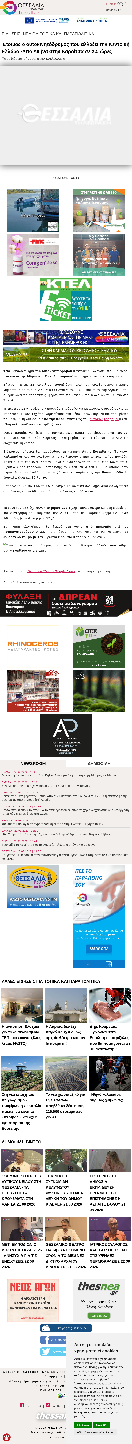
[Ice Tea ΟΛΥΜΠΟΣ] (99, 691)
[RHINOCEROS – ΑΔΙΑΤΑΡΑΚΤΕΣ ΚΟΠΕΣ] (33, 646)
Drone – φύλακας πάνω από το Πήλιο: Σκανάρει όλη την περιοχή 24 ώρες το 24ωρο (59, 774)
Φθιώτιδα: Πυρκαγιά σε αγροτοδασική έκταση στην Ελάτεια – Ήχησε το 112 (53, 822)
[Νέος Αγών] (33, 1300)
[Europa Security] (66, 603)
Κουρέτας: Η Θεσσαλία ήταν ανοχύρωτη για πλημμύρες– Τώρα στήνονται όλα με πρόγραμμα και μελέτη (65, 855)
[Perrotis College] (99, 255)
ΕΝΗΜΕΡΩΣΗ (51, 1390)
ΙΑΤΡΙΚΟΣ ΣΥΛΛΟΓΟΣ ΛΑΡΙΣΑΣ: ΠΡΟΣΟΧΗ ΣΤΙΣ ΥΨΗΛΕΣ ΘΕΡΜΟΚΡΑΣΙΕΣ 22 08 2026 (110, 1255)
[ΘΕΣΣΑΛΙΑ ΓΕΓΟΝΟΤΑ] (66, 337)
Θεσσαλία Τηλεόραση (20, 1371)
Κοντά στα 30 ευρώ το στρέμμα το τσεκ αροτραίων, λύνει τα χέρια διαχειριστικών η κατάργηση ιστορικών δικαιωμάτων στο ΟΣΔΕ (65, 810)
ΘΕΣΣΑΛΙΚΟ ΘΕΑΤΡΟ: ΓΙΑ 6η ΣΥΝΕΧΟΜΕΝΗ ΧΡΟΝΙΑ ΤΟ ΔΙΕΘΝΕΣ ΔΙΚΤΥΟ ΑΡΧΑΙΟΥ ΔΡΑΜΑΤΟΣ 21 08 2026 (66, 1255)
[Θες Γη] (99, 646)
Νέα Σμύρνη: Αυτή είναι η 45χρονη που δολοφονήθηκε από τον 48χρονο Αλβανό (56, 832)
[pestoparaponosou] (99, 916)
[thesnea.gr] (99, 1300)
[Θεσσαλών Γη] (66, 354)
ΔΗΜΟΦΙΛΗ (99, 763)
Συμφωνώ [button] (83, 1424)
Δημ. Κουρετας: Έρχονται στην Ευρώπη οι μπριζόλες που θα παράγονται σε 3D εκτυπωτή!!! (110, 1037)
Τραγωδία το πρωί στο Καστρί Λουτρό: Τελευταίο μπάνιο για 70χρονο (49, 843)
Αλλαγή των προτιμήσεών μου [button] (95, 1431)
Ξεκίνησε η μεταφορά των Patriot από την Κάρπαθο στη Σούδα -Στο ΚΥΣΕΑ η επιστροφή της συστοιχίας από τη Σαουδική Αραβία (65, 796)
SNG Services (54, 1371)
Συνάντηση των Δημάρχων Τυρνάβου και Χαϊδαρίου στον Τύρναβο (46, 784)
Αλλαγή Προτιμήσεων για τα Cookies (40, 1381)
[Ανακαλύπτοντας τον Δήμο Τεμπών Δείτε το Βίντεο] (33, 210)
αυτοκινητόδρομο (104, 419)
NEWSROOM (33, 763)
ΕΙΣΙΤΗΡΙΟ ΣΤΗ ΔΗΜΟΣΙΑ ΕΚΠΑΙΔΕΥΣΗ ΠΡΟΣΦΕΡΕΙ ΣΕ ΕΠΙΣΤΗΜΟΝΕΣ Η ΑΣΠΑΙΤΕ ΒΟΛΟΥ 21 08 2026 (107, 1193)
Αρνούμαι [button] (101, 1424)
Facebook (33, 1406)
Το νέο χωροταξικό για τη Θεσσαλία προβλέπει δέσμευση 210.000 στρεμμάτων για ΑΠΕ (65, 1105)
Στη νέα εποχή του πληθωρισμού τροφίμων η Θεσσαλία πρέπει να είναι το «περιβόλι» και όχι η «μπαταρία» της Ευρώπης (21, 1111)
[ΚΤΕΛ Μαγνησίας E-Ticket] (66, 299)
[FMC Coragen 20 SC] (33, 255)
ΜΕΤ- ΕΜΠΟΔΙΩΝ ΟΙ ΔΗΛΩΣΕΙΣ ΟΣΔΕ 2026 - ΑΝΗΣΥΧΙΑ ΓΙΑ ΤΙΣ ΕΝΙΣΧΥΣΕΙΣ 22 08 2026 (22, 1255)
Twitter (56, 1406)
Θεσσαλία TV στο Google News (51, 571)
